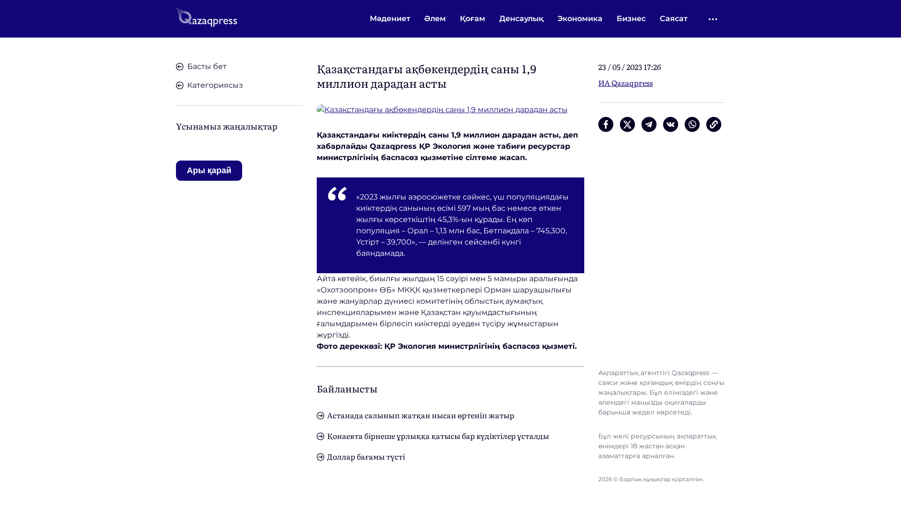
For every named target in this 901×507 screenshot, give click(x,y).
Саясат (673, 18)
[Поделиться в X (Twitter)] (627, 124)
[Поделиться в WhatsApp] (692, 124)
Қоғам (472, 18)
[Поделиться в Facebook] (605, 124)
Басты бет (207, 66)
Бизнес (631, 18)
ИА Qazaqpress (625, 82)
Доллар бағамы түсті (366, 456)
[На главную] (206, 19)
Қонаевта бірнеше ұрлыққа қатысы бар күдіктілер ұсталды (438, 435)
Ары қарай (209, 170)
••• (713, 19)
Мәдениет (390, 18)
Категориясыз (215, 85)
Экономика (580, 18)
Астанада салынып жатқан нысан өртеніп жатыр (420, 415)
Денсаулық (521, 18)
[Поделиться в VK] (670, 124)
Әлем (435, 18)
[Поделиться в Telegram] (649, 124)
